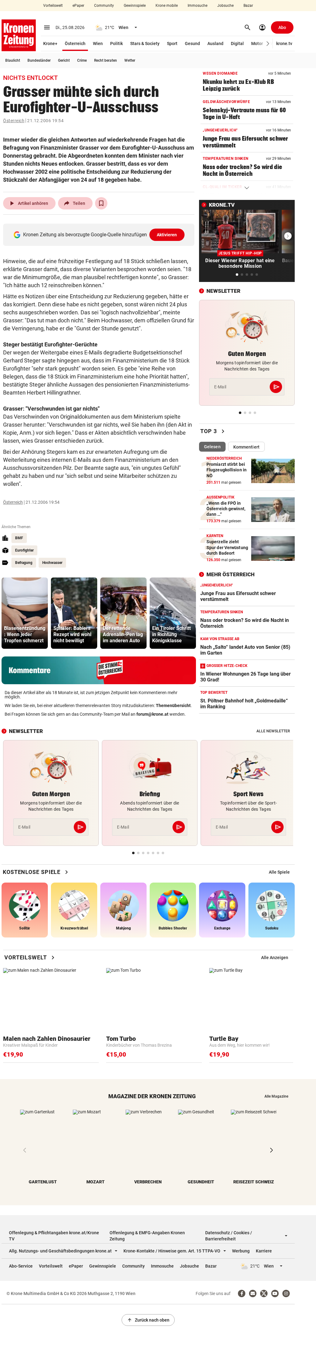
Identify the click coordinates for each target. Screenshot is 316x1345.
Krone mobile (167, 5)
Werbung (241, 1250)
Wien (98, 43)
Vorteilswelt (53, 5)
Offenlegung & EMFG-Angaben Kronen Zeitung (147, 1235)
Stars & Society (145, 43)
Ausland (215, 43)
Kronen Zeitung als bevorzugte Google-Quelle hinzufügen (100, 235)
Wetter (129, 60)
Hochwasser (52, 563)
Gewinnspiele (135, 5)
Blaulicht (12, 60)
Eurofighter (24, 550)
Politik (116, 43)
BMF (19, 538)
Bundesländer (39, 60)
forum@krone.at (152, 714)
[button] (268, 43)
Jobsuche (225, 5)
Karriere (264, 1250)
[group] (25, 613)
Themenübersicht (173, 705)
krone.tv (284, 43)
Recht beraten (105, 60)
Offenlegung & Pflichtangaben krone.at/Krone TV (54, 1235)
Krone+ (50, 43)
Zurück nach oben (148, 1320)
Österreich (75, 43)
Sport (172, 43)
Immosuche (197, 5)
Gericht (64, 60)
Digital (237, 43)
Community (104, 5)
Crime (82, 60)
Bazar (248, 5)
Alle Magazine (276, 1096)
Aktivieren (167, 234)
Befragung (23, 563)
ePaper (78, 5)
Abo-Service (21, 1266)
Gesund (192, 43)
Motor (257, 43)
